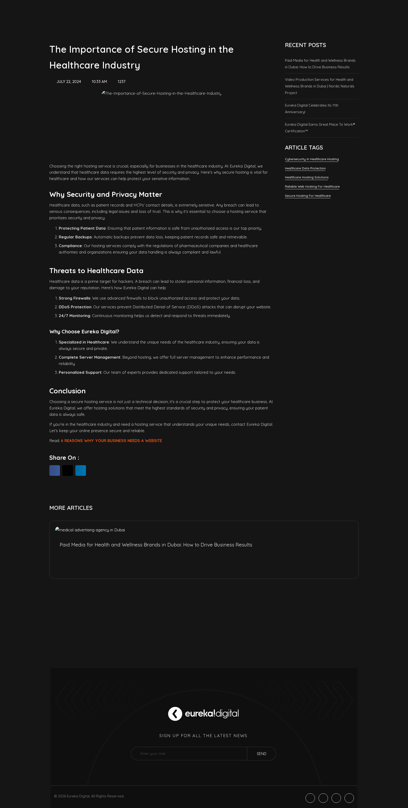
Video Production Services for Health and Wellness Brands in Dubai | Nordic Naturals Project (319, 86)
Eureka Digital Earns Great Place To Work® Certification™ (320, 127)
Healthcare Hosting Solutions (306, 177)
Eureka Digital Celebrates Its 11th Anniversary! (311, 108)
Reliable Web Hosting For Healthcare (312, 186)
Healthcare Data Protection (305, 168)
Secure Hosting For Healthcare (308, 196)
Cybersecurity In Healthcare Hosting (312, 159)
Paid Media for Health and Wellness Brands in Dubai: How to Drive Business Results (320, 63)
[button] (54, 470)
